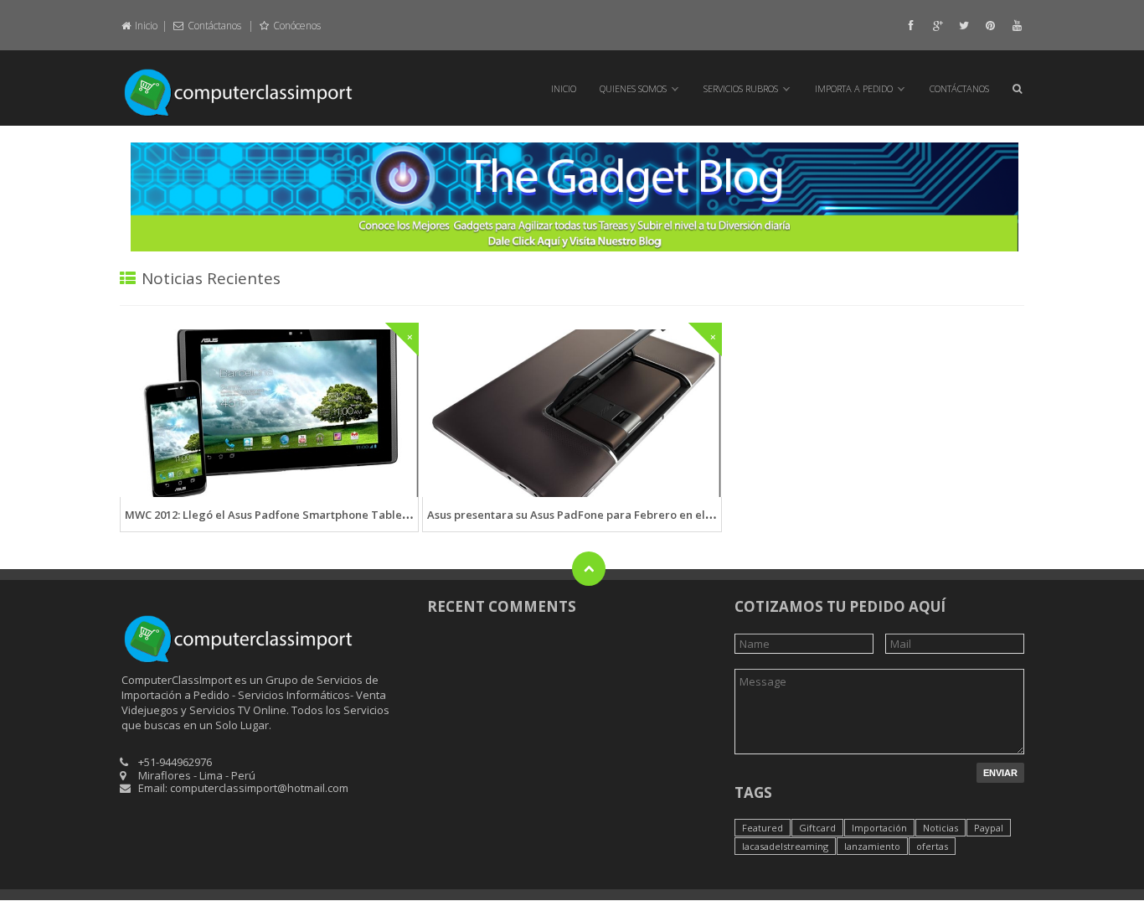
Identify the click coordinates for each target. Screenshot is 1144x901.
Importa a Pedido (854, 88)
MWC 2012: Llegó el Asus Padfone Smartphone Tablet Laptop (285, 514)
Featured (762, 827)
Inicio (144, 25)
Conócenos (296, 25)
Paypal (988, 827)
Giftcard (817, 827)
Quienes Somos (633, 88)
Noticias (940, 827)
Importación (879, 827)
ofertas (932, 846)
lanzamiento (872, 846)
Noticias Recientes (211, 278)
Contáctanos (214, 25)
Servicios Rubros (740, 88)
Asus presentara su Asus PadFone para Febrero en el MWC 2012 (593, 514)
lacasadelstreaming (785, 846)
